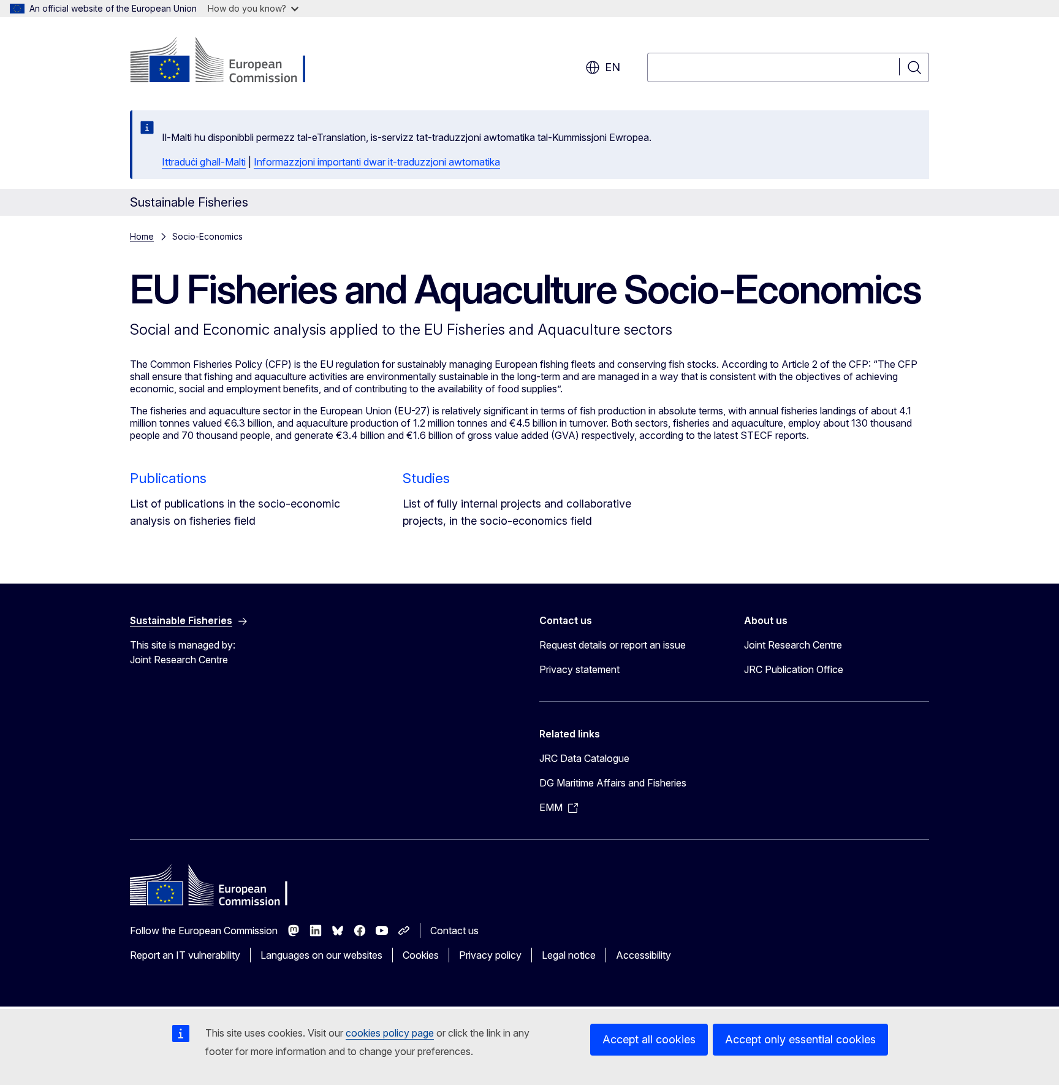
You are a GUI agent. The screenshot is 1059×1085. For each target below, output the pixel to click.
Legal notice (569, 955)
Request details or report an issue (612, 645)
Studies (426, 478)
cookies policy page (390, 1033)
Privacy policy (490, 955)
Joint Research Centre (793, 645)
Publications (168, 478)
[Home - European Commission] (229, 61)
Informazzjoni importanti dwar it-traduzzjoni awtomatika (377, 162)
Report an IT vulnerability (185, 955)
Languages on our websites (321, 955)
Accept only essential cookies (800, 1039)
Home (142, 236)
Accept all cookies (649, 1039)
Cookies (421, 955)
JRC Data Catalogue (584, 758)
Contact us (454, 930)
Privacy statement (579, 669)
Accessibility (643, 955)
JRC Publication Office (793, 669)
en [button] (612, 67)
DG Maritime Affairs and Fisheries (612, 783)
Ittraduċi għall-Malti (204, 162)
